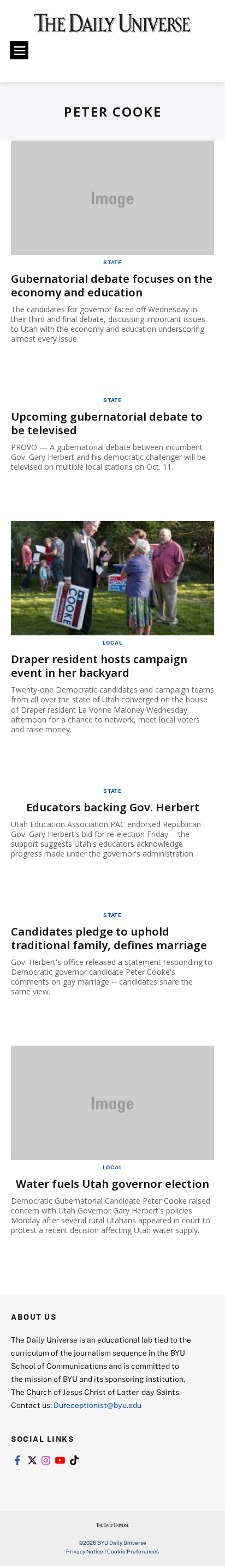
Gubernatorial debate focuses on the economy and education (111, 285)
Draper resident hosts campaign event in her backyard (99, 666)
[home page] (112, 27)
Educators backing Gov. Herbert (112, 807)
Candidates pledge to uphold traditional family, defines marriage (109, 938)
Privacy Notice (84, 1551)
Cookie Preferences (133, 1551)
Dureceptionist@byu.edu (97, 1405)
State (112, 262)
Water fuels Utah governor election (112, 1183)
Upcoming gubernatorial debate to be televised (107, 423)
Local (113, 642)
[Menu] (19, 50)
